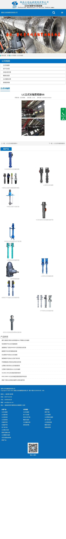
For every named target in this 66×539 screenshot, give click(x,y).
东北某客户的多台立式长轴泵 (9, 354)
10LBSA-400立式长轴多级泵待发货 (11, 373)
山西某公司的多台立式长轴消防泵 (11, 365)
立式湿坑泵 (5, 417)
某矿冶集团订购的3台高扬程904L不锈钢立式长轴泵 (15, 340)
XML (43, 390)
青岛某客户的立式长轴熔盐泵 (9, 344)
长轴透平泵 (5, 424)
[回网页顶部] (63, 109)
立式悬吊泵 (5, 414)
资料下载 (47, 412)
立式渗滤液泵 (48, 422)
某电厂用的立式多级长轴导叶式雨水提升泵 (13, 380)
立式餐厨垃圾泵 (6, 435)
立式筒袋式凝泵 (49, 417)
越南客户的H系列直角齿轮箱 (9, 351)
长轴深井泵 (5, 422)
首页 (8, 55)
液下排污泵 (5, 427)
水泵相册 (25, 409)
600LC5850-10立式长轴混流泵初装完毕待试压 (14, 376)
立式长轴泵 (20, 55)
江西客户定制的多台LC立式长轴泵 (11, 369)
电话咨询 (63, 117)
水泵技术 (47, 409)
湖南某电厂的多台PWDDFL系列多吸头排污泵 (14, 347)
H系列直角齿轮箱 (6, 437)
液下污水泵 (6, 68)
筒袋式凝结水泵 (6, 432)
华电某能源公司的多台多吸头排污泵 (11, 362)
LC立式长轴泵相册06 (59, 143)
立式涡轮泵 (5, 419)
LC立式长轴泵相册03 (11, 143)
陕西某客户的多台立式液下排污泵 (11, 358)
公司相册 (13, 55)
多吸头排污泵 (7, 72)
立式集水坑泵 (5, 430)
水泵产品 (4, 409)
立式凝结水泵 (7, 79)
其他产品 (4, 440)
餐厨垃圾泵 (6, 75)
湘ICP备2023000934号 (35, 390)
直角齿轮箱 (6, 82)
